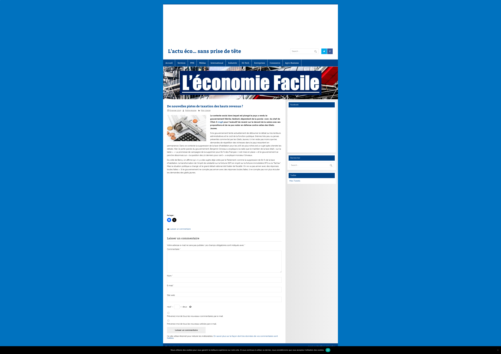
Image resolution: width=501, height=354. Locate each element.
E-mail (170, 286)
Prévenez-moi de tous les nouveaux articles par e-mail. (192, 324)
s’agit (221, 122)
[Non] (497, 350)
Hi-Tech (245, 63)
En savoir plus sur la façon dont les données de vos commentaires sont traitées (222, 337)
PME (192, 63)
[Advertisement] (250, 24)
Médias (202, 63)
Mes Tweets (294, 181)
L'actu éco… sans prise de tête (204, 51)
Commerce (275, 63)
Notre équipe (190, 110)
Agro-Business (292, 63)
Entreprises (259, 63)
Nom (170, 276)
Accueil (169, 63)
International (217, 63)
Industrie (232, 63)
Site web (171, 295)
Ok (328, 350)
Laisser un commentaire (180, 229)
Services (181, 63)
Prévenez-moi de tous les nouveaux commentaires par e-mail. (195, 316)
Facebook (294, 105)
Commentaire (174, 249)
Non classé (205, 110)
